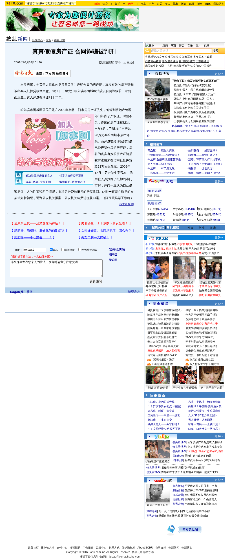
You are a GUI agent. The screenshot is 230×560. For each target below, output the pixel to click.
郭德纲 (204, 126)
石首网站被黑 (153, 61)
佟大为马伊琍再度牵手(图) (201, 314)
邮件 (192, 3)
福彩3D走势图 (210, 253)
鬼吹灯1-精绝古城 (166, 248)
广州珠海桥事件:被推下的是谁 (197, 103)
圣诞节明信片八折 (156, 295)
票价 (209, 131)
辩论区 (113, 259)
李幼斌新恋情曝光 (210, 286)
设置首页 (33, 547)
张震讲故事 (201, 244)
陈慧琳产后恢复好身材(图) (163, 314)
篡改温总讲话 (170, 61)
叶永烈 (163, 131)
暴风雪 (181, 131)
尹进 (149, 195)
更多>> (219, 73)
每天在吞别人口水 (157, 505)
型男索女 (177, 503)
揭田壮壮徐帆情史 (157, 282)
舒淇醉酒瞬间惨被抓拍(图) (201, 328)
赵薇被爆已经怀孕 (156, 286)
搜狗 (71, 3)
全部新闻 (173, 547)
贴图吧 (151, 219)
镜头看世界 (179, 442)
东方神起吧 (205, 214)
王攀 (176, 121)
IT (137, 3)
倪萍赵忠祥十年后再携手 (200, 319)
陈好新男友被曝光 (210, 295)
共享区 (150, 253)
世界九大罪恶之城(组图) (200, 337)
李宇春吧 (178, 209)
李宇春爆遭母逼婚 (156, 290)
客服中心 (101, 547)
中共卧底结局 (173, 65)
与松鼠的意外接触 (157, 99)
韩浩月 (178, 98)
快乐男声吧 (205, 209)
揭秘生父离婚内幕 (210, 282)
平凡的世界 (195, 248)
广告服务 (88, 547)
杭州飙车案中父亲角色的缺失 (197, 112)
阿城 (156, 195)
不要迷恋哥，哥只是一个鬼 (201, 485)
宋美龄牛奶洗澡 (154, 65)
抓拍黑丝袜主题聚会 (158, 461)
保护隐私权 (128, 547)
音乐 (190, 45)
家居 (159, 3)
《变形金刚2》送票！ (164, 359)
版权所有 (148, 552)
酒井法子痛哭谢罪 (211, 387)
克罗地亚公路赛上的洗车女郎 (204, 446)
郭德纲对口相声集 (166, 244)
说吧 (206, 45)
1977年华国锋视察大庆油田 (199, 94)
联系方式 (114, 547)
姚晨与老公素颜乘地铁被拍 (163, 328)
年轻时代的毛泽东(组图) (196, 85)
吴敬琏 (172, 131)
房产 (151, 3)
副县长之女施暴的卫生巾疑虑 (197, 121)
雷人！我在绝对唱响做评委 (198, 89)
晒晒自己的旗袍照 (169, 515)
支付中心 (62, 547)
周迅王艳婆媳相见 (183, 290)
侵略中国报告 (204, 65)
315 (211, 126)
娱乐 (117, 3)
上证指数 (152, 209)
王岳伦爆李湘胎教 (162, 364)
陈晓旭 (195, 131)
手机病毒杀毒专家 (166, 253)
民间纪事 (177, 455)
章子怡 (189, 126)
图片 (198, 45)
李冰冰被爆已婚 (184, 282)
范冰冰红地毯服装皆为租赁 (163, 323)
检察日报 (59, 40)
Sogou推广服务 (21, 292)
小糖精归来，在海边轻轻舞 (201, 503)
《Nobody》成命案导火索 (163, 346)
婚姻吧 (177, 219)
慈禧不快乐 (188, 65)
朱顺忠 (178, 107)
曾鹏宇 (178, 89)
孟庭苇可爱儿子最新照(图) (201, 346)
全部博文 (186, 547)
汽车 (143, 3)
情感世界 (177, 499)
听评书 (150, 244)
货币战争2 (209, 248)
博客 (200, 3)
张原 (176, 112)
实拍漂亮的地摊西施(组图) (201, 332)
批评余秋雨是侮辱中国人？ (198, 98)
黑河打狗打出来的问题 (198, 455)
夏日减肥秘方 (187, 61)
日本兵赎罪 (205, 56)
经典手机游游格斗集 (189, 253)
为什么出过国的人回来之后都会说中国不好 (184, 511)
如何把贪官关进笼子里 (195, 107)
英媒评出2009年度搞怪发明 (201, 490)
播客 (183, 3)
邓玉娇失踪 (174, 56)
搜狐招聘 (75, 547)
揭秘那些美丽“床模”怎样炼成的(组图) (183, 467)
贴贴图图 (177, 490)
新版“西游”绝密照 (158, 387)
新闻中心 (37, 40)
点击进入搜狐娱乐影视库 (200, 350)
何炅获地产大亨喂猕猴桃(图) (164, 310)
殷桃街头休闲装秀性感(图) (163, 319)
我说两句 (218, 3)
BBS (208, 3)
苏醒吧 (151, 214)
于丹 (188, 131)
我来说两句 (106, 62)
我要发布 (134, 292)
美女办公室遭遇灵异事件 (162, 341)
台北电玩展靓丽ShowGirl (162, 355)
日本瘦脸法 (202, 61)
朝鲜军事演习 (190, 56)
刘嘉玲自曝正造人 (183, 295)
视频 (175, 3)
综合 (48, 40)
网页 (173, 45)
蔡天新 (178, 116)
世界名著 (182, 248)
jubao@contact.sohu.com (124, 556)
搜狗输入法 (47, 547)
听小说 (150, 248)
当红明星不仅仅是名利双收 (201, 494)
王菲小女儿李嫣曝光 (184, 387)
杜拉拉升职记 (185, 244)
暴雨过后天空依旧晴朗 (194, 515)
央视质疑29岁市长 (156, 56)
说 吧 (169, 181)
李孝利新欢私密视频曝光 (200, 341)
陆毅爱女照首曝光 (210, 290)
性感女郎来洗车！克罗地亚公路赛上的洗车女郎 (189, 472)
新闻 (165, 45)
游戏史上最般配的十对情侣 (202, 355)
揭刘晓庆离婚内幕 (183, 286)
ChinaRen (39, 3)
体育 (105, 3)
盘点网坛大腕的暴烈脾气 (162, 337)
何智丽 (154, 131)
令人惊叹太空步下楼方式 (204, 364)
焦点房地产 (61, 3)
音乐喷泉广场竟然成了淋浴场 (204, 442)
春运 (196, 126)
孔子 (215, 131)
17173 (50, 3)
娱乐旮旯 (177, 494)
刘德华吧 (178, 214)
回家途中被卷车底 (157, 122)
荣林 (176, 103)
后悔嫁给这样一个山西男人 (201, 499)
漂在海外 (151, 511)
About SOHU (145, 547)
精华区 (113, 254)
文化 (203, 131)
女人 (167, 3)
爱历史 (178, 85)
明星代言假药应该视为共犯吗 (202, 460)
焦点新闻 (177, 485)
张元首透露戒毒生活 (202, 359)
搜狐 (29, 3)
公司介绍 (160, 547)
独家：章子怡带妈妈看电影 (202, 310)
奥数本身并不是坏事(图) (196, 116)
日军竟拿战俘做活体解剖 (162, 332)
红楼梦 (212, 244)
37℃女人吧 (205, 219)
